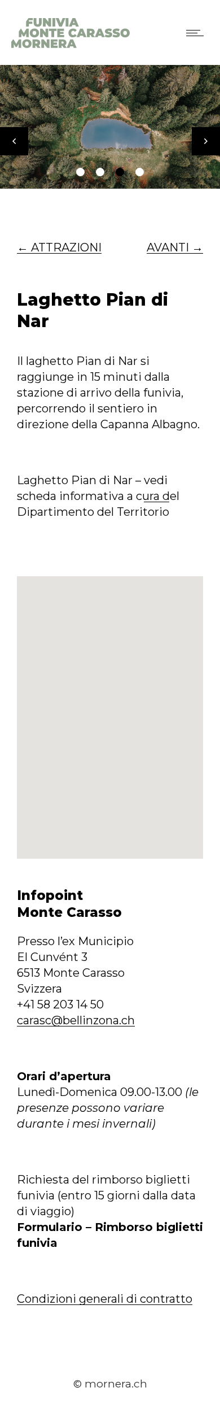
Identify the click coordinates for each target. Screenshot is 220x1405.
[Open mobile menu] (197, 32)
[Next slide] (206, 141)
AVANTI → (175, 247)
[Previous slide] (14, 141)
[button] (80, 172)
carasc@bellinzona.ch (76, 1020)
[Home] (70, 44)
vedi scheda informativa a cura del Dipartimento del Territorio (98, 496)
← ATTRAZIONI (59, 247)
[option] (110, 127)
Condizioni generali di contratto (104, 1299)
